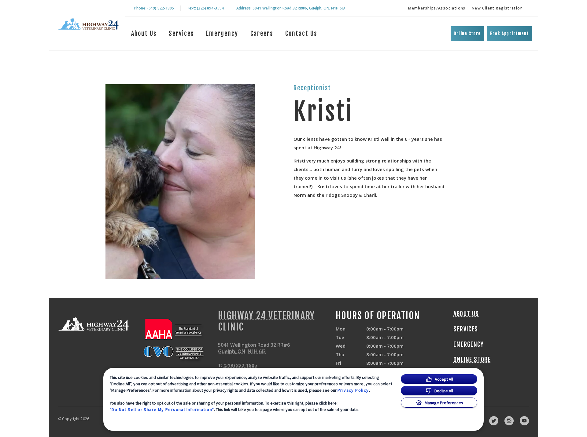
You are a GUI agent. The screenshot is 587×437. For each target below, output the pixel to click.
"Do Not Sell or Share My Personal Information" (162, 409)
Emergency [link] (222, 33)
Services (181, 33)
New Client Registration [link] (497, 8)
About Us (144, 33)
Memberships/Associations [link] (437, 8)
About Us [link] (466, 314)
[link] (88, 24)
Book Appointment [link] (509, 33)
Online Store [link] (467, 33)
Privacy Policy (353, 390)
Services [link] (465, 329)
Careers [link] (261, 33)
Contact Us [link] (301, 33)
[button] (176, 339)
